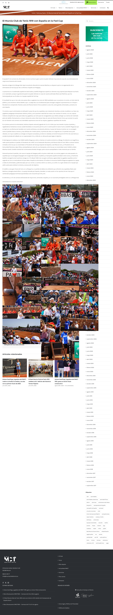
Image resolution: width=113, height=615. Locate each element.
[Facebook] (3, 582)
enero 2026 (90, 78)
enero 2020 (90, 371)
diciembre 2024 (91, 131)
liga (104, 525)
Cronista (6, 568)
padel (104, 528)
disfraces (89, 519)
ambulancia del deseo (104, 502)
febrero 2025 (90, 123)
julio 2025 (89, 103)
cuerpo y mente (99, 517)
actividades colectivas (92, 499)
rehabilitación (105, 531)
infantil (99, 525)
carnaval (101, 508)
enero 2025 (90, 127)
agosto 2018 (90, 441)
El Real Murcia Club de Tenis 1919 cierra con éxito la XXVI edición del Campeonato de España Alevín (66, 381)
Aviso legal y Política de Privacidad (68, 604)
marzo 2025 (90, 119)
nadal (94, 528)
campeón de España (92, 508)
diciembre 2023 (91, 180)
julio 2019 (89, 396)
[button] (108, 8)
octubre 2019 (90, 383)
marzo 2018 (90, 461)
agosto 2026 (90, 50)
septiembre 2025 (91, 94)
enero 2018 (90, 469)
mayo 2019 (90, 404)
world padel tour (100, 543)
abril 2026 (89, 66)
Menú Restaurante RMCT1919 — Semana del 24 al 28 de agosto (21, 594)
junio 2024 (90, 155)
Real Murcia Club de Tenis (93, 531)
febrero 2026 (90, 74)
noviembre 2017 (91, 477)
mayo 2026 (90, 62)
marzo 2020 (90, 363)
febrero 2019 (90, 416)
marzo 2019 (90, 412)
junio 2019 (90, 400)
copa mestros (90, 517)
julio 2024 (89, 151)
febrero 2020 (90, 367)
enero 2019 (90, 420)
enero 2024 (90, 176)
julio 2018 (89, 445)
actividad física (104, 499)
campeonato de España (99, 505)
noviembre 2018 (91, 428)
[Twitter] (5, 582)
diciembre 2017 (91, 473)
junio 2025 (90, 107)
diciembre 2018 (91, 424)
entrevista (96, 519)
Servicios (61, 572)
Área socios (62, 576)
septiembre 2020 (92, 339)
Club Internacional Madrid (93, 514)
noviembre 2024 (91, 135)
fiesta (93, 525)
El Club (61, 556)
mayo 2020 (90, 355)
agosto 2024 (90, 147)
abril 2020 (89, 359)
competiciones (105, 514)
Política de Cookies (64, 608)
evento (88, 525)
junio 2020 (90, 351)
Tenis (60, 560)
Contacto (61, 580)
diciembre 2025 (91, 82)
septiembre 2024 (91, 143)
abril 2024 (89, 164)
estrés (106, 522)
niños (99, 528)
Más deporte (62, 564)
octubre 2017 (90, 481)
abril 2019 (89, 408)
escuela (100, 522)
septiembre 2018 (91, 436)
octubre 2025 (90, 90)
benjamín (89, 505)
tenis (88, 540)
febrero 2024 (90, 172)
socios (100, 534)
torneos (99, 540)
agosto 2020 (90, 343)
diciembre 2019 (91, 375)
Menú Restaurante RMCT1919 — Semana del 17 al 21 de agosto (20, 604)
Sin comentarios (43, 385)
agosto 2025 (90, 99)
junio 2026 (90, 58)
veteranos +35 (90, 543)
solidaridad (89, 537)
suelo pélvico (103, 537)
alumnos (94, 502)
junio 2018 (90, 449)
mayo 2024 (90, 160)
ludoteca (89, 528)
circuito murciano (91, 511)
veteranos (105, 540)
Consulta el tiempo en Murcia (84, 590)
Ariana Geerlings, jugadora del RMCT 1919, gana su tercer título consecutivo (40, 381)
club (99, 511)
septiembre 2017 (91, 485)
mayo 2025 (90, 111)
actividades (94, 496)
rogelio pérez (90, 534)
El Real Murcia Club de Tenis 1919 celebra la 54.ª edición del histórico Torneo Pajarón (13, 381)
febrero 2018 (90, 465)
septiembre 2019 (91, 388)
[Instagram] (8, 582)
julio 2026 (89, 54)
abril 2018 (89, 457)
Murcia (9, 570)
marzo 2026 (90, 70)
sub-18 (96, 537)
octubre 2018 (90, 432)
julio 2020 (89, 347)
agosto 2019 (90, 392)
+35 (88, 496)
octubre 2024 (90, 139)
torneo (93, 540)
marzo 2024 (90, 168)
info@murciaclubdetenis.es (10, 576)
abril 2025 (89, 115)
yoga (107, 543)
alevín (88, 502)
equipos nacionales (91, 522)
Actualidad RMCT (63, 568)
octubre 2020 (90, 335)
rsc (96, 534)
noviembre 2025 (91, 86)
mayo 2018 (90, 453)
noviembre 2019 (91, 379)
